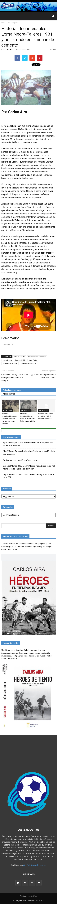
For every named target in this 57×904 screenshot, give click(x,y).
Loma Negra (7, 360)
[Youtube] (39, 882)
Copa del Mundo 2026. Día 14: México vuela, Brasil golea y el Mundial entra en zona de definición (29, 467)
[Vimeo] (25, 882)
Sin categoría (7, 410)
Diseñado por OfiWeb (28, 896)
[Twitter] (18, 882)
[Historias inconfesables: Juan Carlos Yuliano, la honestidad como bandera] (10, 406)
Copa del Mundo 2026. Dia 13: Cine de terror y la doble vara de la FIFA (28, 475)
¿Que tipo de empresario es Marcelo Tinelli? (43, 376)
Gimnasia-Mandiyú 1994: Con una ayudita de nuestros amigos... (14, 377)
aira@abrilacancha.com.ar (34, 865)
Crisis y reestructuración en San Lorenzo (20, 460)
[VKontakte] (32, 882)
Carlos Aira (8, 50)
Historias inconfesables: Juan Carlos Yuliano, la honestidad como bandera (9, 418)
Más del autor (9, 394)
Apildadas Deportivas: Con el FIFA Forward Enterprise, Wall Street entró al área (28, 444)
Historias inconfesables (37, 357)
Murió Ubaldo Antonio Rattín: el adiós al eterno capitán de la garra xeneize (29, 452)
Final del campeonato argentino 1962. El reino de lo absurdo (46, 416)
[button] (53, 16)
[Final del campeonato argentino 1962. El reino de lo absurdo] (46, 406)
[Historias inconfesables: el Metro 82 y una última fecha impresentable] (28, 406)
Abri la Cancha (19, 357)
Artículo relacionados (12, 390)
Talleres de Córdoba (28, 363)
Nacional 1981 (20, 360)
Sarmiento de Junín (10, 363)
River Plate (33, 360)
